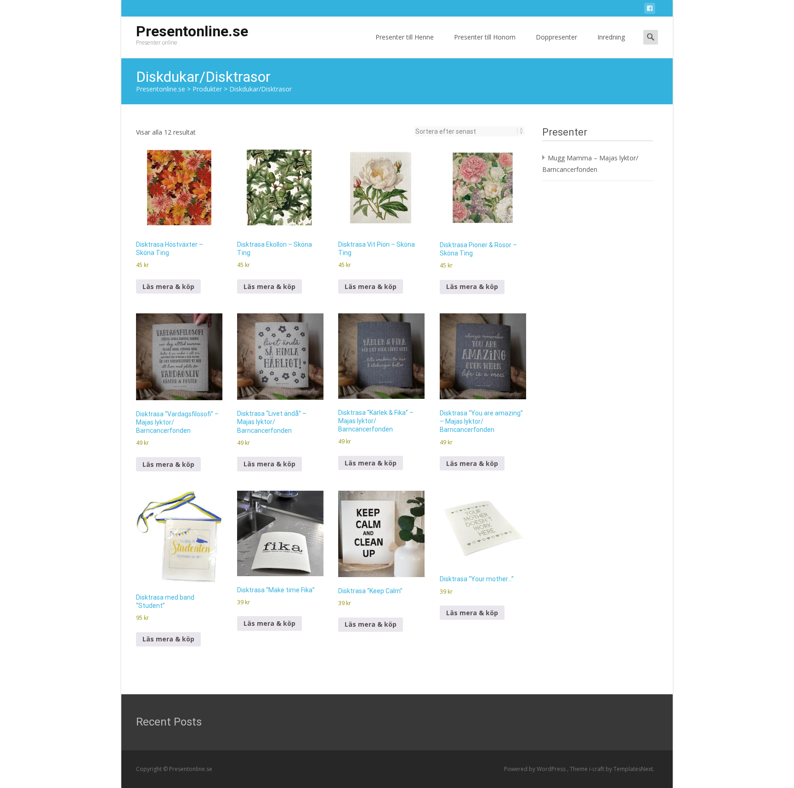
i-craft (597, 769)
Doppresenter (556, 37)
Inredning (611, 37)
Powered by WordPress (535, 769)
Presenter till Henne (404, 37)
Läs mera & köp (168, 286)
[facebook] (649, 10)
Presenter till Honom (485, 37)
